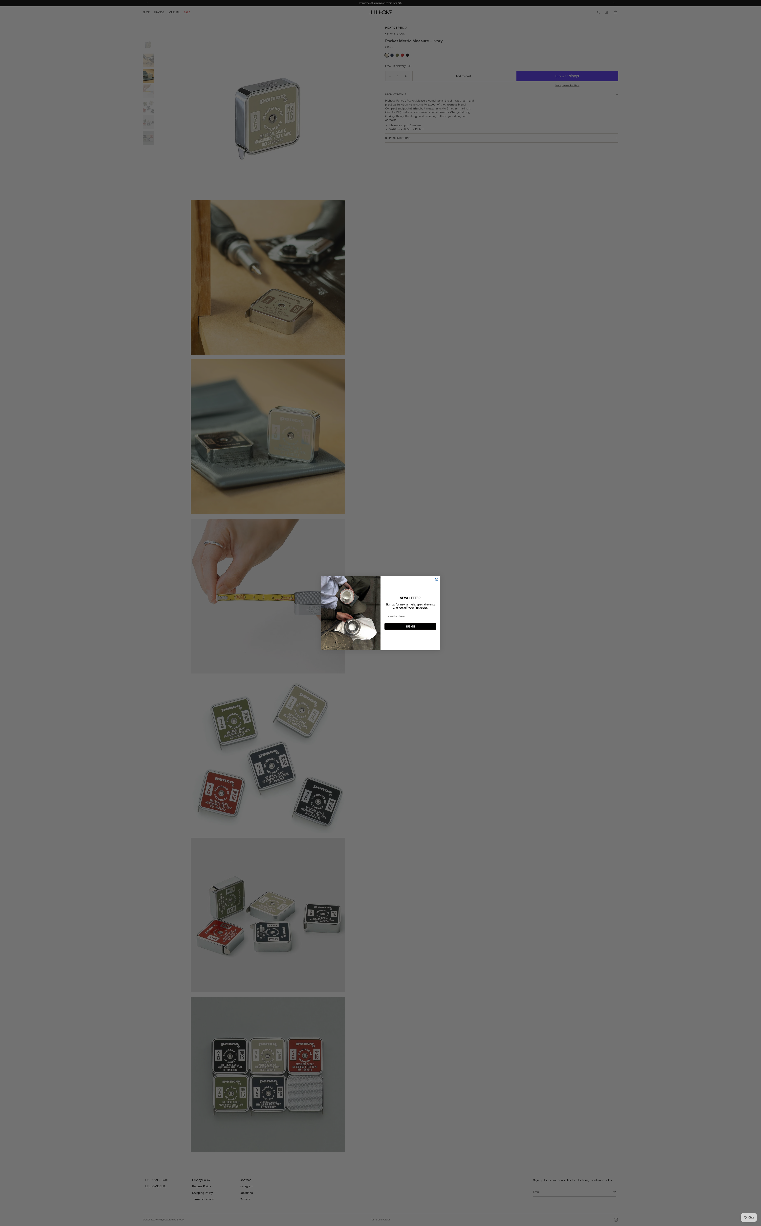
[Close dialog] (436, 579)
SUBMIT (410, 626)
